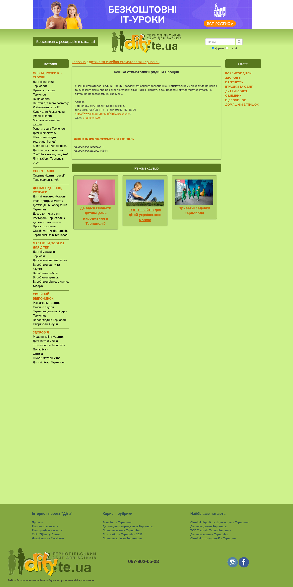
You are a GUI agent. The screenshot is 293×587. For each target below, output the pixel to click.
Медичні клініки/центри (48, 336)
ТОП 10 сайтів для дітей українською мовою (145, 215)
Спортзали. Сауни (45, 324)
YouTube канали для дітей (50, 154)
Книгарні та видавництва (50, 145)
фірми (219, 48)
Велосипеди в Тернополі (49, 320)
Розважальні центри (46, 302)
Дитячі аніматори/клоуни (49, 196)
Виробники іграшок (46, 277)
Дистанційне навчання (48, 150)
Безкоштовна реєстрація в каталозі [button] (65, 41)
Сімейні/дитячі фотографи (50, 230)
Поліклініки (40, 349)
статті (233, 48)
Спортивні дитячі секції (49, 175)
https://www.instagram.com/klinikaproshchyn (103, 113)
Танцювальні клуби (46, 179)
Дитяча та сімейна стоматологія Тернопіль (124, 61)
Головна (79, 61)
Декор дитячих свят (46, 213)
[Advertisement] (51, 432)
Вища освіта (41, 99)
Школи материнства (46, 358)
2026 (11, 580)
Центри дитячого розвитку (51, 103)
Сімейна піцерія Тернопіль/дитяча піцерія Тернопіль (50, 311)
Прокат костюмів (44, 226)
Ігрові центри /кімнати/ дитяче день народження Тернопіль (50, 205)
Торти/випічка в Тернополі (50, 235)
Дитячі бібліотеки (44, 133)
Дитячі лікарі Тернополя (49, 362)
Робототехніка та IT (46, 107)
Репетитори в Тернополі (49, 128)
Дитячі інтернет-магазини (50, 260)
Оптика (38, 353)
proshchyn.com (92, 117)
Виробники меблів (45, 273)
